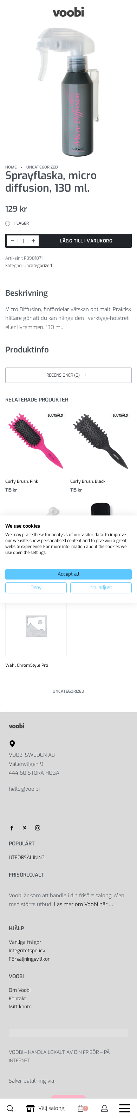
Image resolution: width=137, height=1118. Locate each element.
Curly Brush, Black (87, 481)
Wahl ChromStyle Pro (26, 665)
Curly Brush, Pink (21, 481)
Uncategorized (42, 167)
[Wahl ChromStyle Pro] (36, 625)
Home (11, 167)
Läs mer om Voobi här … (84, 904)
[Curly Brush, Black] (101, 441)
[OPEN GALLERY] (68, 91)
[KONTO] (104, 1108)
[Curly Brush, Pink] (36, 441)
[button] (68, 375)
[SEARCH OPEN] (10, 1108)
